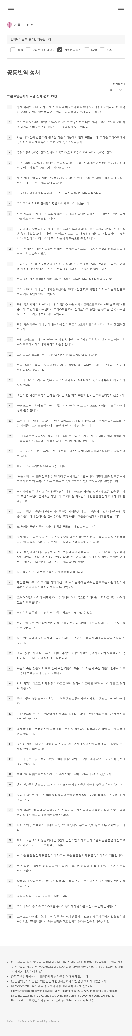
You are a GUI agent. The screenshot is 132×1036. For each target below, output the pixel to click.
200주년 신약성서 (44, 49)
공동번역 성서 (72, 49)
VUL (109, 49)
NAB (94, 49)
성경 (20, 49)
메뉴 (121, 10)
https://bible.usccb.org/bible (75, 1000)
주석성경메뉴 (11, 10)
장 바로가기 (118, 83)
